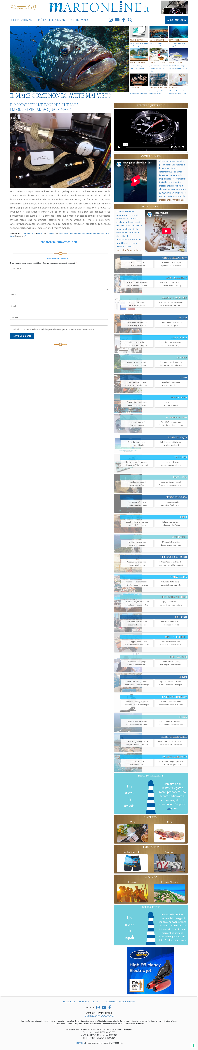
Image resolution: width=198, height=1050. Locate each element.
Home (15, 20)
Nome (14, 294)
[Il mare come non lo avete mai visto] (69, 59)
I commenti (59, 20)
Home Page (69, 1001)
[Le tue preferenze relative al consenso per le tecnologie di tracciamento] (193, 1045)
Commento (16, 268)
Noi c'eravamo (79, 20)
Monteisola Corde (66, 233)
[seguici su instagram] (110, 20)
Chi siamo (27, 20)
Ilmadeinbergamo (92, 1016)
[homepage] (99, 7)
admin (39, 233)
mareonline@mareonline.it (171, 200)
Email (14, 306)
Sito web (14, 317)
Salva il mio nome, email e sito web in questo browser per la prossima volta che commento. (54, 329)
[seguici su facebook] (123, 20)
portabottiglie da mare (83, 233)
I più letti (43, 20)
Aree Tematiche (176, 19)
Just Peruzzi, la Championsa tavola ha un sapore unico (159, 68)
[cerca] (130, 20)
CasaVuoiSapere (107, 1016)
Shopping (50, 233)
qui (169, 808)
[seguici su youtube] (117, 20)
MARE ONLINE (80, 1043)
